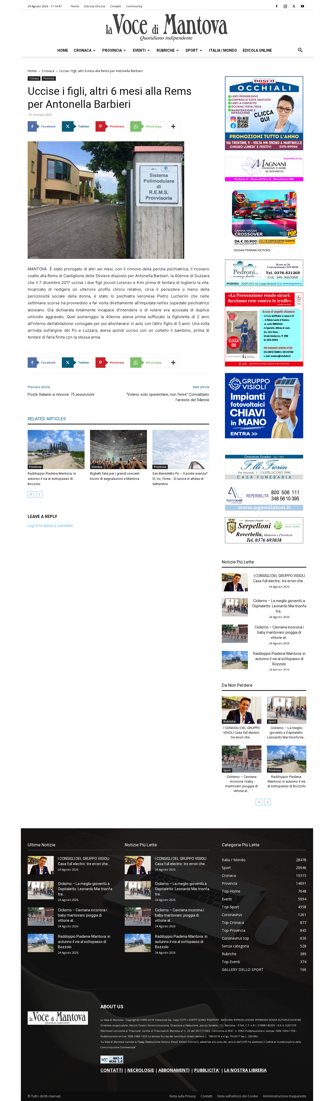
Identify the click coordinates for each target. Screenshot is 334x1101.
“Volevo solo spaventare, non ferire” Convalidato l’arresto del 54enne (167, 397)
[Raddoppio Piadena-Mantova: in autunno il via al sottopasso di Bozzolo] (56, 449)
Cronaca (82, 50)
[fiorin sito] (264, 477)
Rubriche (166, 50)
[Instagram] (285, 6)
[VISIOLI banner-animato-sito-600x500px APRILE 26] (264, 436)
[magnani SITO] (264, 179)
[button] (300, 50)
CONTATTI (111, 1070)
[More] (173, 126)
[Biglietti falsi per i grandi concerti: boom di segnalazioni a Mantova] (118, 449)
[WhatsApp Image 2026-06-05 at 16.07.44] (264, 251)
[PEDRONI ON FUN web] (264, 284)
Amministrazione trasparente (284, 1096)
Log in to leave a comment (50, 525)
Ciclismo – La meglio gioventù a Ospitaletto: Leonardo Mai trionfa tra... (279, 606)
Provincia (112, 50)
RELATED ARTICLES (47, 418)
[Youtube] (302, 6)
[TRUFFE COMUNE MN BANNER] (264, 365)
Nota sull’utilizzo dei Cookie (237, 1096)
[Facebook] (277, 6)
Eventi (139, 50)
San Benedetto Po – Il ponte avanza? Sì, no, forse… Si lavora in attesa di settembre (180, 478)
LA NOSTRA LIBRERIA (245, 1070)
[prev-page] (31, 494)
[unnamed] (264, 509)
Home (75, 6)
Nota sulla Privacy (183, 1096)
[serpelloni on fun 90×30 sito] (264, 541)
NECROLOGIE (140, 1070)
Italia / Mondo (223, 50)
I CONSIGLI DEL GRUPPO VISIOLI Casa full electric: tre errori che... (241, 732)
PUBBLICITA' (207, 1070)
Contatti (115, 6)
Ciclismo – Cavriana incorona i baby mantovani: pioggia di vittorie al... (279, 632)
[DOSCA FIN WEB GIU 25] (264, 148)
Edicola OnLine (94, 6)
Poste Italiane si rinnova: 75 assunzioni (61, 394)
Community (134, 6)
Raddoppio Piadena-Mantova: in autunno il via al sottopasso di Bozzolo (52, 478)
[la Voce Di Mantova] (167, 27)
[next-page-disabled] (39, 494)
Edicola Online (257, 50)
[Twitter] (294, 6)
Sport (192, 50)
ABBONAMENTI (174, 1070)
